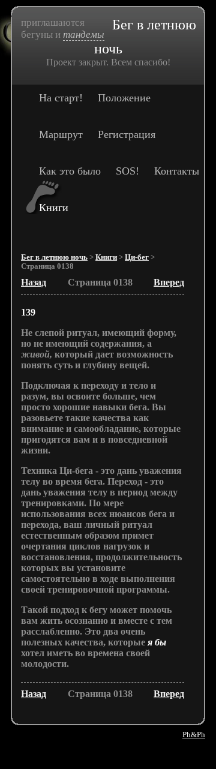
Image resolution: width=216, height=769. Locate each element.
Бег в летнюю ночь (54, 257)
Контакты (176, 171)
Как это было (70, 171)
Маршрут (61, 134)
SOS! (127, 171)
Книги (53, 208)
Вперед (169, 282)
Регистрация (126, 134)
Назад (33, 282)
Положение (124, 98)
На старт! (61, 98)
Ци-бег (137, 257)
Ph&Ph (193, 734)
